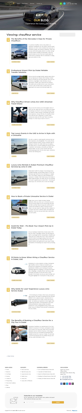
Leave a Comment (50, 61)
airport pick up (15, 93)
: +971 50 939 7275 (66, 378)
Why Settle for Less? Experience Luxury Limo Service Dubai (30, 290)
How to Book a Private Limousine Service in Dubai (32, 196)
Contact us (39, 3)
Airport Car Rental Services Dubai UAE (46, 374)
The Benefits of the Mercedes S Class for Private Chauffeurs (31, 40)
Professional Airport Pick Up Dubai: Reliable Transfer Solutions (29, 71)
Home (18, 3)
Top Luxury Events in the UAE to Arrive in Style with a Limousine (33, 134)
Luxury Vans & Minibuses (26, 380)
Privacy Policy (9, 380)
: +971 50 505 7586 (66, 376)
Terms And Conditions (11, 383)
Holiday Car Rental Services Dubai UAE (46, 378)
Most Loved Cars (25, 369)
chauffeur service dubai (16, 124)
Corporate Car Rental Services (44, 371)
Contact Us (8, 378)
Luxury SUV (24, 378)
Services (32, 3)
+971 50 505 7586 (71, 4)
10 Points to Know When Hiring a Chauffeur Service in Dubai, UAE (32, 258)
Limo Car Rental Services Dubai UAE (46, 369)
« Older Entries (10, 356)
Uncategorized (14, 343)
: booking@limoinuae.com (67, 379)
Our (37, 20)
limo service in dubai (16, 311)
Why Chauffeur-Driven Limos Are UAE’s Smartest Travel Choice (32, 103)
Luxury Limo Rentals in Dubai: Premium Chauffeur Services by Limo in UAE (32, 166)
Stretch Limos (24, 376)
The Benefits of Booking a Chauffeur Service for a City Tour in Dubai (32, 321)
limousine (14, 156)
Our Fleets (25, 3)
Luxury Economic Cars (26, 374)
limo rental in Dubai (16, 61)
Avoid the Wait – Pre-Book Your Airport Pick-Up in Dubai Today (32, 227)
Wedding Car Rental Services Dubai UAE (47, 376)
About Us (8, 371)
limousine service (15, 217)
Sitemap (8, 387)
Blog (7, 385)
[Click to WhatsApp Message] (61, 3)
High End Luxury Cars (26, 371)
